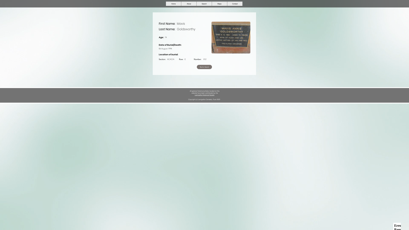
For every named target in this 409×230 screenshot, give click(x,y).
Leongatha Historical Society (204, 95)
